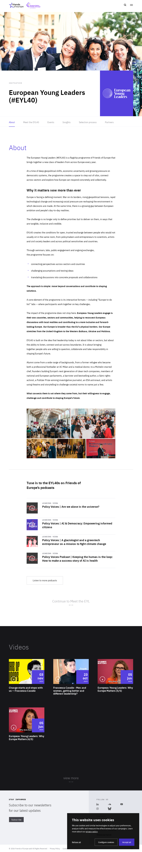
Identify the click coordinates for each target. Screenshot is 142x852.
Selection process (88, 122)
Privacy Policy (55, 848)
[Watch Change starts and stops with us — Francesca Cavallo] (26, 683)
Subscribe (16, 819)
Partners (109, 122)
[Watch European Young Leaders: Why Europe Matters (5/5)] (115, 683)
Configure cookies (106, 842)
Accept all (126, 842)
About (12, 122)
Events (50, 122)
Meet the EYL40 (31, 122)
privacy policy (91, 831)
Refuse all (76, 842)
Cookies (66, 848)
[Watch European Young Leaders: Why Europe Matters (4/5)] (26, 731)
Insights (67, 122)
